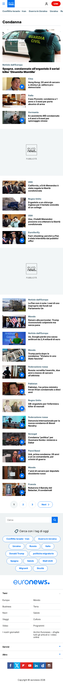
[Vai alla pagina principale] (11, 3)
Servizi (5, 646)
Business (6, 606)
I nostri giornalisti (10, 632)
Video (5, 625)
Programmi (38, 625)
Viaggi (5, 619)
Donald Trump (16, 553)
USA (30, 182)
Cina (30, 78)
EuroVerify (34, 232)
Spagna (14, 561)
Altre (4, 654)
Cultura (37, 619)
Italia (30, 95)
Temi (4, 593)
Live (56, 3)
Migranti (23, 568)
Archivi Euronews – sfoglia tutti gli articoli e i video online (46, 635)
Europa (5, 600)
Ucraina (54, 11)
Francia (32, 484)
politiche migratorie (43, 553)
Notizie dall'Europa (12, 64)
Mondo (32, 316)
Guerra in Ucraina (38, 11)
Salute (30, 561)
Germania (33, 112)
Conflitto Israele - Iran (14, 11)
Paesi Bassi (34, 450)
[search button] (55, 520)
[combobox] (31, 520)
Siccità (40, 568)
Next (44, 504)
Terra (36, 606)
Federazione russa (38, 366)
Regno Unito (34, 198)
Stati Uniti (48, 561)
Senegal (32, 434)
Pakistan (32, 383)
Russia (33, 546)
